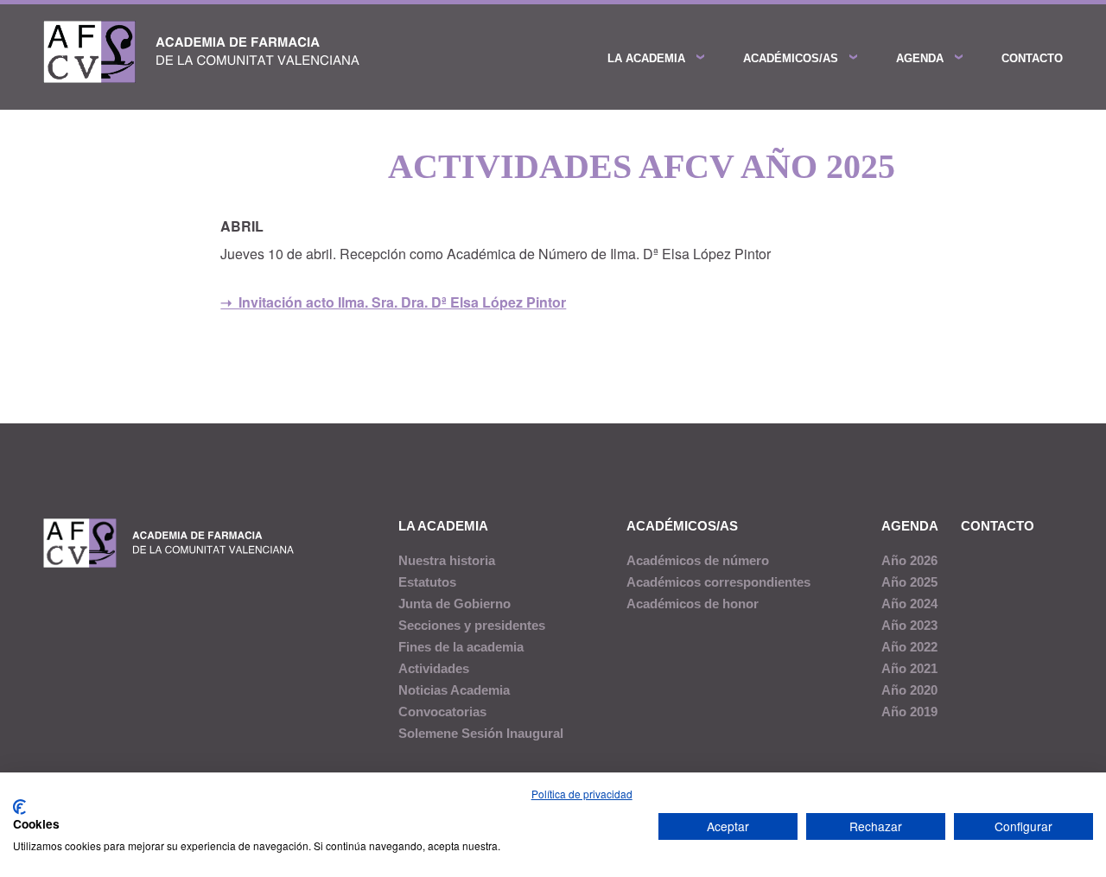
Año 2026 (909, 560)
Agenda (920, 58)
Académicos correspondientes (718, 582)
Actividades (433, 668)
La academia (646, 58)
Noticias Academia (454, 690)
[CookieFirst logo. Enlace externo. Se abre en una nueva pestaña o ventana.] (19, 807)
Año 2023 (909, 625)
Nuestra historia (446, 560)
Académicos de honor (692, 603)
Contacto (1032, 58)
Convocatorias (442, 711)
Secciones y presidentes (471, 625)
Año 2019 (909, 711)
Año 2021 (909, 668)
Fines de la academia (461, 646)
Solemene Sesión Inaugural (480, 733)
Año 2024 (909, 603)
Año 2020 (909, 690)
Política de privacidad (581, 793)
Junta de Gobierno (454, 603)
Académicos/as (790, 58)
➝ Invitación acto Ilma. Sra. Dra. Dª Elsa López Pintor (393, 302)
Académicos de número (697, 560)
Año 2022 (909, 646)
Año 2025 (909, 582)
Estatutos (427, 582)
